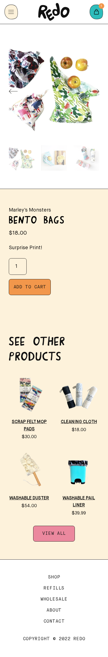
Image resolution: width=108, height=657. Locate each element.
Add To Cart (30, 287)
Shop (54, 577)
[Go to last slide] (13, 91)
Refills (54, 588)
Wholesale (54, 599)
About (54, 610)
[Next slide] (94, 91)
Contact (54, 621)
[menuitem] (21, 158)
